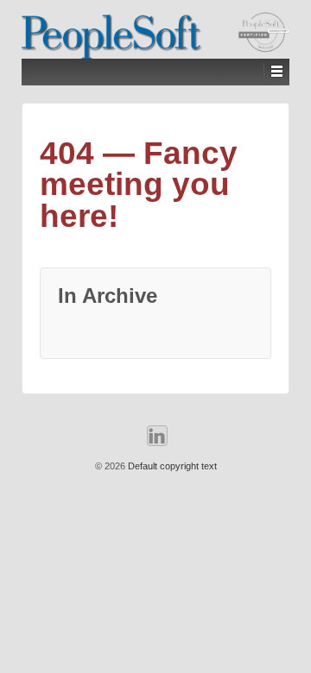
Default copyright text (171, 466)
